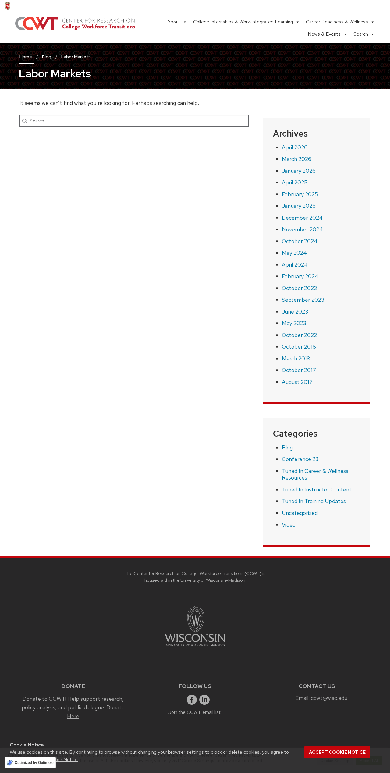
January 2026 (299, 170)
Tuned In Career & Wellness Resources (315, 474)
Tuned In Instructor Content (317, 489)
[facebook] (192, 700)
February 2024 (300, 276)
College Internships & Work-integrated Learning (243, 22)
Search (360, 34)
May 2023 (294, 323)
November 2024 (302, 229)
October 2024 (299, 241)
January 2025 (299, 205)
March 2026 (296, 158)
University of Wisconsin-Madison (212, 580)
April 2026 (294, 147)
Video (289, 524)
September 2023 (303, 299)
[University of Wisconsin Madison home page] (7, 5)
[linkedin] (204, 700)
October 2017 (299, 370)
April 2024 (295, 264)
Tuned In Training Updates (314, 501)
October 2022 (299, 335)
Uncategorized (300, 512)
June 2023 (295, 311)
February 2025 (300, 194)
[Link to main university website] (195, 647)
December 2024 (302, 217)
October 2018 (299, 346)
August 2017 (297, 381)
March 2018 (296, 358)
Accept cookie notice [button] (337, 752)
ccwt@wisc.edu (329, 697)
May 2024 (294, 252)
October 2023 (299, 288)
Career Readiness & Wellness (337, 22)
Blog (287, 447)
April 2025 (294, 182)
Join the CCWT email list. (195, 712)
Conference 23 (300, 459)
